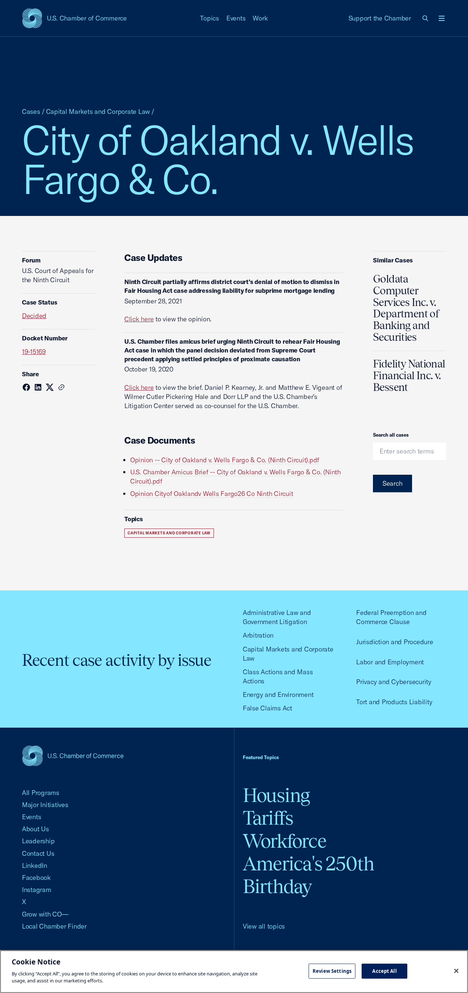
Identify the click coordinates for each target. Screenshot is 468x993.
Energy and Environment (278, 694)
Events (236, 18)
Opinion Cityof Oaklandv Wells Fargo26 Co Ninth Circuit (211, 493)
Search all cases (391, 435)
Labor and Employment (390, 662)
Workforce (284, 841)
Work (260, 18)
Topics (209, 18)
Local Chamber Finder (54, 926)
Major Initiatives (45, 804)
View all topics (264, 926)
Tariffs (268, 818)
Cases (31, 111)
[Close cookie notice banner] (456, 971)
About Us (35, 829)
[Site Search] (425, 18)
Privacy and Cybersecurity (393, 681)
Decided (34, 315)
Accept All (384, 970)
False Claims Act (267, 708)
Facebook (36, 877)
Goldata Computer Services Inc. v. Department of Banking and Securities (406, 308)
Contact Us (38, 853)
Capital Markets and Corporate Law (98, 111)
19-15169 (34, 351)
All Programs (40, 792)
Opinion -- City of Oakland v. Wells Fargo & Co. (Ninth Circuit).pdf (224, 460)
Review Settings (332, 970)
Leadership (38, 841)
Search (392, 483)
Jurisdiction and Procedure (394, 642)
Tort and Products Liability (394, 702)
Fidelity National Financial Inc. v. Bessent (409, 375)
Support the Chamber (379, 18)
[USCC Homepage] (73, 755)
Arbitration (258, 635)
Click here (139, 319)
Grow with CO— (45, 914)
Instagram (36, 889)
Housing (276, 795)
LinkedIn (34, 865)
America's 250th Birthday (308, 874)
